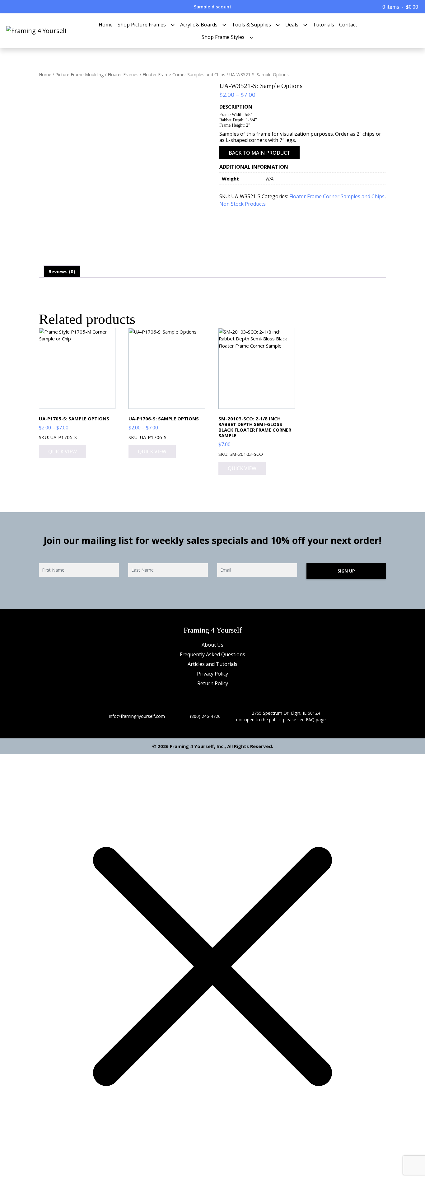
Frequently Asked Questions (212, 654)
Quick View (62, 451)
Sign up (346, 571)
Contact (348, 24)
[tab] (62, 271)
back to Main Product (259, 152)
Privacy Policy (212, 673)
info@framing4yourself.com (137, 716)
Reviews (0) (62, 271)
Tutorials (323, 24)
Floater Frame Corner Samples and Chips (183, 74)
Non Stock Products (242, 203)
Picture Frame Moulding (79, 74)
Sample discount (212, 6)
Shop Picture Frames (142, 24)
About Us (212, 644)
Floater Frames (123, 74)
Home (106, 24)
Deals (291, 24)
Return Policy (212, 683)
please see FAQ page (304, 720)
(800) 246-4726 (205, 716)
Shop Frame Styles (223, 37)
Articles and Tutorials (212, 664)
